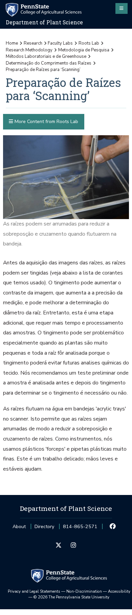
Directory (44, 526)
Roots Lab (89, 43)
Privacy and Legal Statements (34, 591)
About (19, 526)
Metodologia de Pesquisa (83, 50)
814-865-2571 (80, 528)
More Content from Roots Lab (45, 121)
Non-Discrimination (84, 591)
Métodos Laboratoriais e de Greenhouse (46, 56)
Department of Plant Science (44, 22)
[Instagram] (73, 545)
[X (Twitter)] (58, 545)
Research (33, 43)
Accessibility (119, 591)
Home (12, 43)
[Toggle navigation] (121, 8)
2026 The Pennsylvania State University (71, 597)
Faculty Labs (60, 43)
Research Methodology (29, 50)
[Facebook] (112, 526)
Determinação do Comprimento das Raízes (48, 63)
